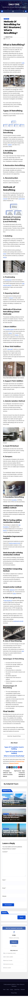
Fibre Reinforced (8, 600)
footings (5, 530)
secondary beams (9, 329)
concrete (5, 198)
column (10, 333)
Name (4, 880)
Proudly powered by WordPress (10, 984)
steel (23, 651)
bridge (14, 593)
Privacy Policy (14, 992)
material (10, 144)
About (8, 989)
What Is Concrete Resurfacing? (14, 756)
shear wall (9, 349)
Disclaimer (23, 989)
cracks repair (21, 198)
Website (4, 896)
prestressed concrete (18, 621)
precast (11, 297)
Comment (5, 851)
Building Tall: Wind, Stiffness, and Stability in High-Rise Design (13, 832)
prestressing (8, 279)
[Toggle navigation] (13, 11)
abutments (12, 589)
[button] (23, 11)
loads (23, 62)
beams (16, 335)
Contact (11, 989)
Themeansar (13, 986)
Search (4, 912)
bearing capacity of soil (14, 543)
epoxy (4, 257)
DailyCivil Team (8, 37)
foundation (14, 499)
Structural (6, 18)
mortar (4, 253)
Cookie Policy (17, 989)
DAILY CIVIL (14, 4)
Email (4, 888)
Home (4, 989)
